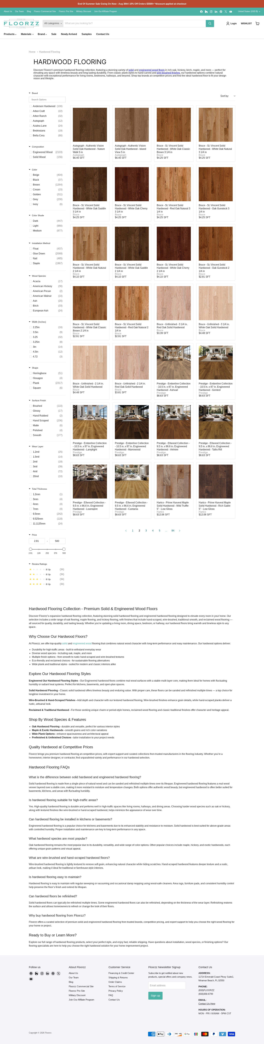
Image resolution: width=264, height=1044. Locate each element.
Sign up (155, 995)
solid (131, 70)
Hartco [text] (160, 512)
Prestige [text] (161, 393)
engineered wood (82, 643)
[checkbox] (46, 106)
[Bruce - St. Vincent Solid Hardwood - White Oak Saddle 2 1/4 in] (132, 244)
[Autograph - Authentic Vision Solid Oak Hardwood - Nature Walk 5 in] (90, 125)
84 (173, 530)
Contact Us (102, 34)
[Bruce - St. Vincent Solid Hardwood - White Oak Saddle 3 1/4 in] (90, 184)
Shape (35, 368)
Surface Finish (39, 400)
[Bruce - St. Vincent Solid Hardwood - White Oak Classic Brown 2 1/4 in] (90, 303)
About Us (8, 11)
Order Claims (115, 982)
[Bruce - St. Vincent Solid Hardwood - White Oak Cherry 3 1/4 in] (132, 184)
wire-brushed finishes (168, 72)
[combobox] (227, 96)
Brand (42, 34)
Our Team (19, 11)
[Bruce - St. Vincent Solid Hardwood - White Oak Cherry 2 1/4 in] (174, 244)
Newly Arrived (69, 34)
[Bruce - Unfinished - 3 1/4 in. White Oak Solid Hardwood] (216, 303)
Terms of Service (116, 986)
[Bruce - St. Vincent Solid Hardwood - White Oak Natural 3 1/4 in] (216, 125)
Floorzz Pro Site (66, 11)
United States (248, 11)
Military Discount (83, 11)
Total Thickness (39, 489)
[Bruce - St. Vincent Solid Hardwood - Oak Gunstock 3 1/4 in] (216, 184)
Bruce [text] (160, 155)
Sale (53, 34)
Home (32, 52)
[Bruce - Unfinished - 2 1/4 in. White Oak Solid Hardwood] (90, 363)
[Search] (210, 23)
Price (34, 535)
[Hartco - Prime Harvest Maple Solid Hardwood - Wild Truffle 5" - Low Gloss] (174, 482)
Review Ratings (39, 564)
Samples (87, 34)
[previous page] (126, 531)
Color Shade (38, 215)
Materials (26, 34)
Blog (29, 11)
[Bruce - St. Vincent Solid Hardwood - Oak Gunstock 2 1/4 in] (216, 244)
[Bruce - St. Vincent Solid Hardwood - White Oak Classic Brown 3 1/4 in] (174, 125)
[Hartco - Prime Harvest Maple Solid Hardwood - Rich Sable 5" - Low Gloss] (216, 482)
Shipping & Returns (118, 977)
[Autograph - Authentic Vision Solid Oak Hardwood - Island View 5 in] (132, 125)
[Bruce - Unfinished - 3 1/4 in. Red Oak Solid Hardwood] (174, 303)
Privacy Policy (115, 990)
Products (9, 34)
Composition (38, 147)
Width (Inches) (39, 322)
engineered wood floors (152, 70)
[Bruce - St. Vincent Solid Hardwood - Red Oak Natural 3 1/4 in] (174, 184)
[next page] (180, 531)
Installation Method (41, 243)
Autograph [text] (78, 155)
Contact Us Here (206, 1003)
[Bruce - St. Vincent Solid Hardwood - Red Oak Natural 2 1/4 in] (132, 303)
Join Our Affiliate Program (105, 11)
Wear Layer (37, 446)
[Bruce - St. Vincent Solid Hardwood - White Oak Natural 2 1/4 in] (90, 244)
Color (34, 169)
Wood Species (39, 276)
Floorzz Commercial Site (45, 11)
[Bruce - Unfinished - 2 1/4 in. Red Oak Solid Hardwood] (132, 363)
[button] (257, 23)
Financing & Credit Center (121, 973)
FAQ (110, 995)
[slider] (30, 549)
